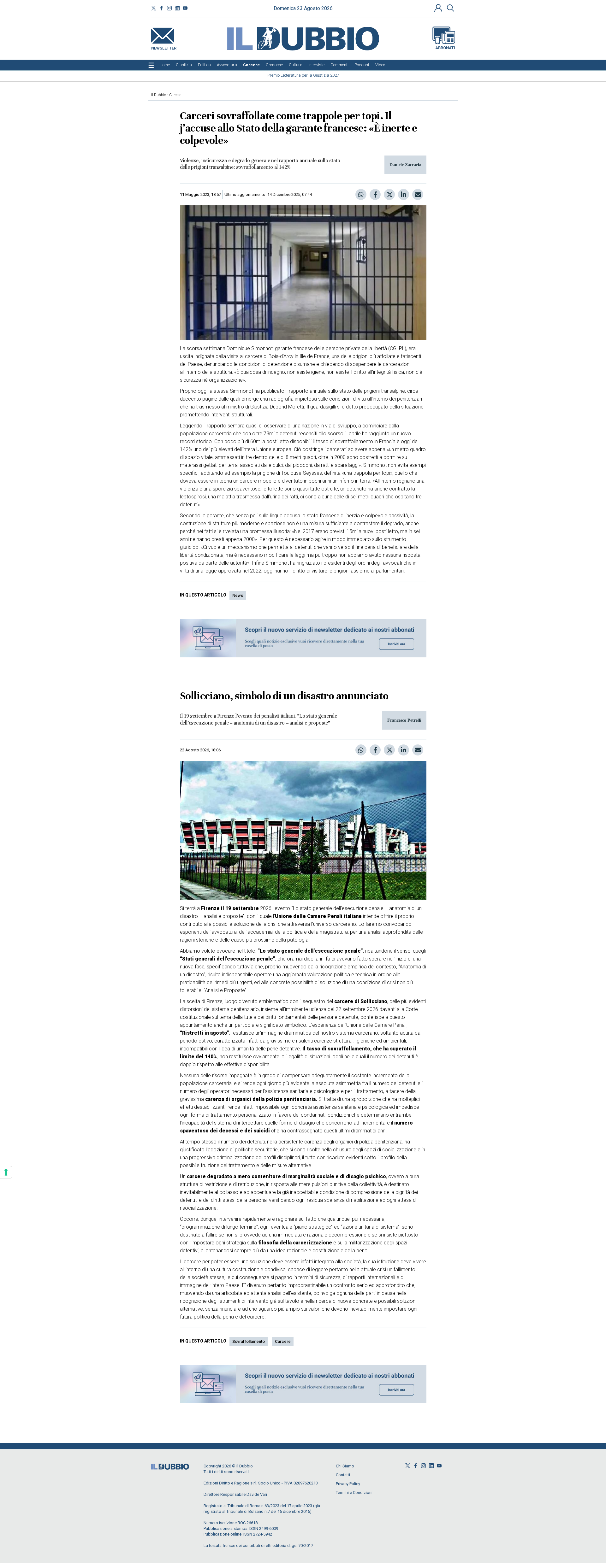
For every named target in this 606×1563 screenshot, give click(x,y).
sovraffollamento (248, 1341)
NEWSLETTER (163, 47)
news (237, 595)
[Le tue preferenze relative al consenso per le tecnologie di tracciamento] (6, 1172)
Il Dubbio (158, 95)
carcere (283, 1341)
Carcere (175, 95)
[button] (439, 8)
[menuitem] (164, 65)
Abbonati (445, 47)
